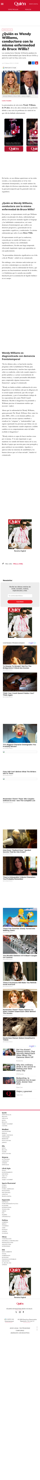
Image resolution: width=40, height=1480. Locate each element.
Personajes (6, 1137)
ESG (3, 1250)
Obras (4, 1211)
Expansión (6, 1200)
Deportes (5, 1174)
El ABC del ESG (6, 1263)
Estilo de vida (6, 1153)
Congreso (5, 1226)
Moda (4, 1120)
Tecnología (6, 1209)
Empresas (5, 1202)
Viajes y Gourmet (7, 1124)
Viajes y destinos (7, 1135)
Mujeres (5, 1157)
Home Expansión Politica (10, 1203)
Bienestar (5, 1138)
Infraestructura (7, 1242)
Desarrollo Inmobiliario (10, 1240)
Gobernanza (6, 1255)
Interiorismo (6, 1246)
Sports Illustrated (8, 1183)
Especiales (5, 1164)
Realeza (28, 9)
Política (5, 1220)
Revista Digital (33, 4)
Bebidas (4, 1133)
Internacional (6, 1207)
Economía (5, 1205)
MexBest (5, 1129)
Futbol (4, 1185)
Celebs (4, 1151)
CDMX (3, 1227)
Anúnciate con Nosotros (20, 1333)
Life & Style (6, 1168)
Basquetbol (6, 1190)
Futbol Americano (8, 1189)
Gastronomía (6, 1131)
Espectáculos (13, 9)
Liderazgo (5, 1161)
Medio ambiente (7, 1251)
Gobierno (5, 1222)
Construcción (6, 1238)
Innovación (5, 1261)
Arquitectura (6, 1244)
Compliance (20, 1330)
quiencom (21, 1311)
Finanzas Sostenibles (9, 1259)
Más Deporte (6, 1192)
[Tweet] (29, 63)
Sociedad (5, 1233)
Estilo (4, 1170)
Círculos (5, 1118)
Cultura (4, 1125)
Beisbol (4, 1187)
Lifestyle (5, 1194)
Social (4, 1253)
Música (4, 1177)
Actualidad (6, 1159)
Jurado (4, 1142)
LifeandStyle (6, 1216)
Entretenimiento (7, 1172)
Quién (4, 1113)
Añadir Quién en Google (10, 67)
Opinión (4, 1163)
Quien (16, 1312)
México (4, 1224)
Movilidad (5, 1257)
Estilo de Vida (6, 1140)
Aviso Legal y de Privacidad (20, 1328)
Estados (4, 1229)
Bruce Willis (19, 564)
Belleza (4, 1122)
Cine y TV (4, 1176)
